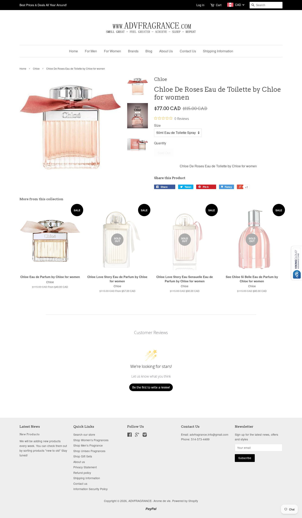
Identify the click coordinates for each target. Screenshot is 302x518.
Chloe (36, 68)
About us (79, 462)
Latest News (30, 426)
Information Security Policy (90, 489)
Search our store (84, 434)
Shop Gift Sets (82, 456)
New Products (29, 434)
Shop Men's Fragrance (88, 445)
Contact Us (188, 51)
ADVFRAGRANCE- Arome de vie (149, 501)
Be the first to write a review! (151, 387)
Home (73, 51)
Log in (200, 5)
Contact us (80, 483)
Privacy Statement (85, 467)
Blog (148, 51)
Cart (218, 5)
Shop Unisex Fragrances (89, 451)
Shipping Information (218, 51)
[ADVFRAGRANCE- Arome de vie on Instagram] (144, 435)
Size (157, 125)
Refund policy (82, 473)
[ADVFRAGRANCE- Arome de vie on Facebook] (129, 435)
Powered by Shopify (185, 501)
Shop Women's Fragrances (90, 440)
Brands (133, 51)
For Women (112, 51)
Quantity (160, 143)
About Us (166, 51)
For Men (91, 51)
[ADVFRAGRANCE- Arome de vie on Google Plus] (137, 435)
